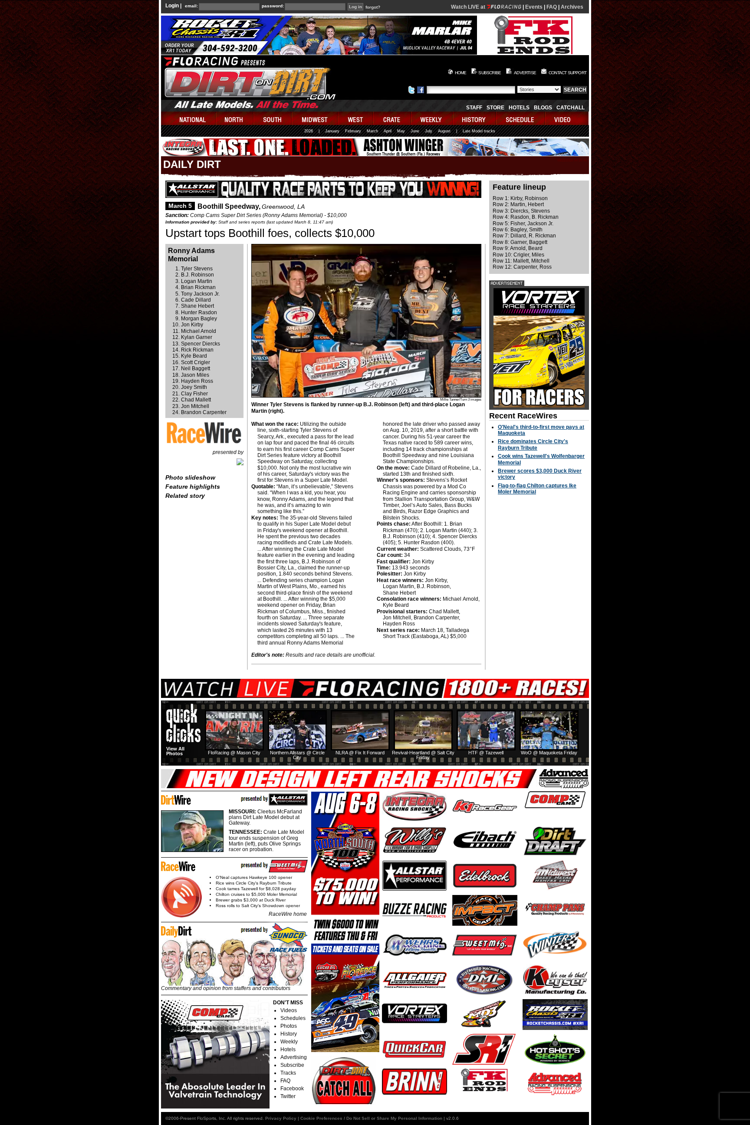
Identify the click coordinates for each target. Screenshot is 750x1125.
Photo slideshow (190, 477)
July (428, 131)
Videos (288, 1010)
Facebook (292, 1089)
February (353, 131)
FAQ (551, 7)
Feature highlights (192, 486)
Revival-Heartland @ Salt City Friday (423, 755)
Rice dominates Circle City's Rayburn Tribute (533, 444)
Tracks (288, 1073)
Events (534, 7)
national (188, 118)
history (475, 118)
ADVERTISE (525, 72)
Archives (572, 7)
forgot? (372, 7)
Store (495, 108)
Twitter (288, 1096)
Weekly (289, 1042)
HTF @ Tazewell (485, 752)
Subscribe (292, 1065)
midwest (315, 118)
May (401, 131)
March (372, 131)
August (444, 131)
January (332, 131)
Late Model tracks (479, 131)
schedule (521, 118)
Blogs (543, 108)
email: (191, 6)
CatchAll (570, 108)
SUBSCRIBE (489, 72)
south (273, 118)
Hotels (519, 108)
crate (392, 118)
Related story (185, 495)
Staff (474, 108)
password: (273, 6)
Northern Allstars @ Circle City (297, 755)
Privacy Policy (280, 1118)
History (288, 1034)
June (415, 131)
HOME (461, 72)
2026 (308, 131)
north (235, 118)
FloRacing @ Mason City (234, 752)
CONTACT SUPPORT (567, 72)
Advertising (293, 1057)
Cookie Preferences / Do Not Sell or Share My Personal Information (371, 1118)
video (567, 118)
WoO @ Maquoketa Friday (549, 752)
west (355, 118)
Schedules (293, 1018)
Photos (288, 1026)
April (387, 131)
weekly (432, 118)
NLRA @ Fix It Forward (360, 752)
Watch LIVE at (469, 7)
